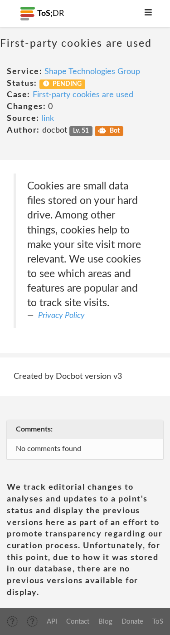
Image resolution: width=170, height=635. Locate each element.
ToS (157, 621)
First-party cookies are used (83, 95)
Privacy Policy (61, 316)
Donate (132, 621)
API (52, 621)
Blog (105, 621)
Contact (77, 621)
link (48, 118)
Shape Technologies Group (92, 72)
